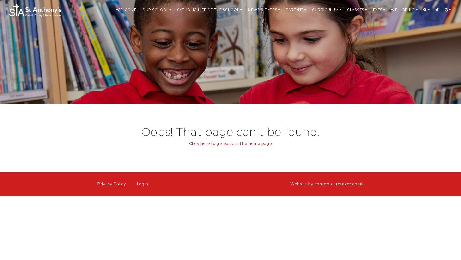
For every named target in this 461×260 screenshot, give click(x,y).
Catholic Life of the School (208, 10)
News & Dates (262, 10)
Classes (355, 10)
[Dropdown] (426, 10)
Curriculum (325, 10)
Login (142, 184)
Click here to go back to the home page (230, 143)
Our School (155, 10)
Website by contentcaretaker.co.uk (327, 184)
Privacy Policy (111, 184)
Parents (295, 10)
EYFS (377, 10)
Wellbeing (403, 10)
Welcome (126, 10)
